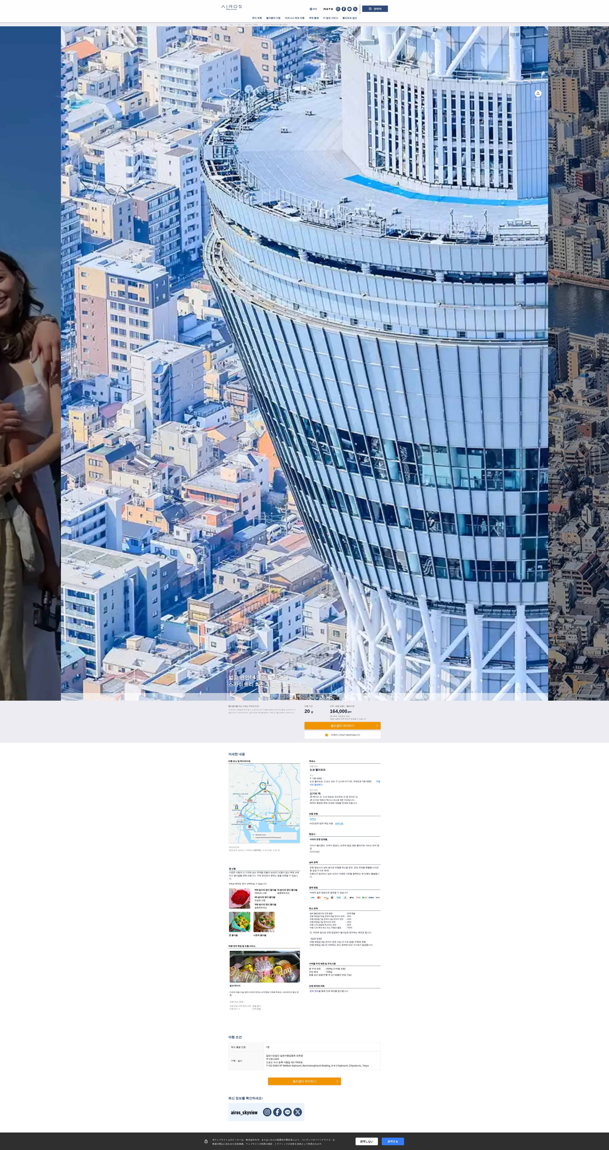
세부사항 (339, 823)
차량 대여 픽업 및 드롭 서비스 (241, 946)
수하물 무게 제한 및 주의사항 (322, 963)
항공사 (312, 834)
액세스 (312, 761)
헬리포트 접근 (350, 17)
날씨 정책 (313, 862)
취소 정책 (313, 908)
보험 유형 (313, 813)
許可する (393, 1141)
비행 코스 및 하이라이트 (239, 761)
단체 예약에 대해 (316, 986)
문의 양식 (314, 991)
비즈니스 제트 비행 (295, 17)
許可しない (366, 1141)
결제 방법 (313, 887)
